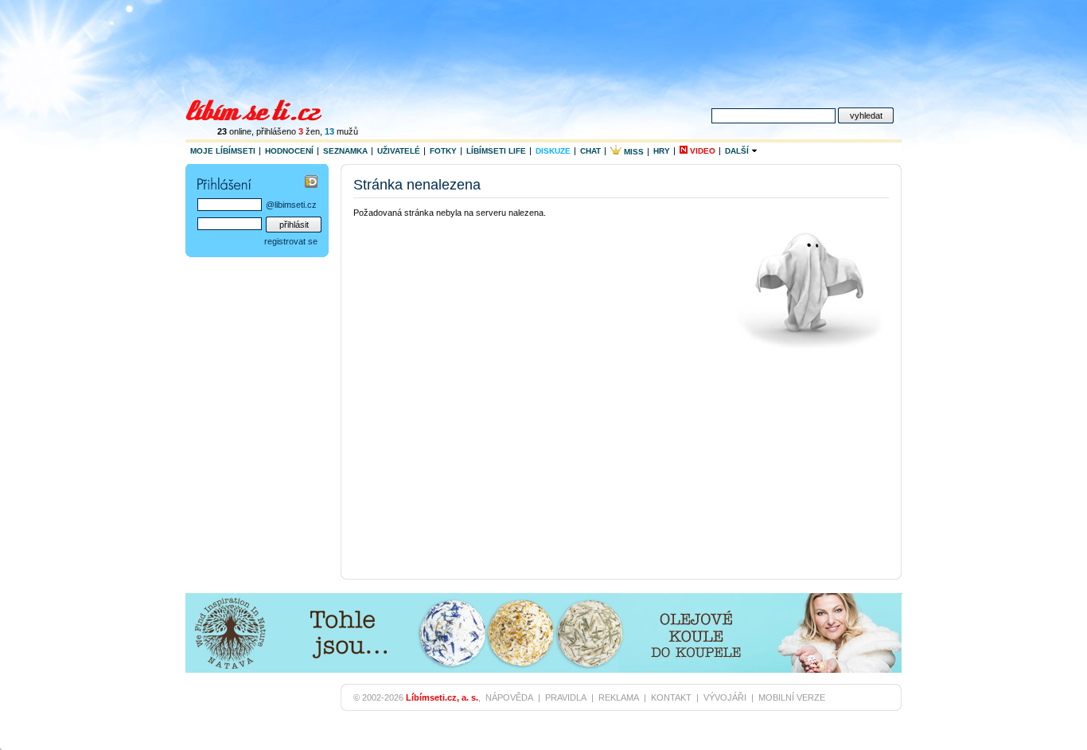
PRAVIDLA (565, 697)
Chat (590, 150)
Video (701, 150)
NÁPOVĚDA (509, 697)
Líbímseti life (496, 150)
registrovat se (291, 241)
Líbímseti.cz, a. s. (442, 697)
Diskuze (553, 150)
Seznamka (345, 150)
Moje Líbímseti (222, 150)
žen (309, 131)
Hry (661, 150)
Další (738, 150)
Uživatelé (398, 150)
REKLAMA (618, 697)
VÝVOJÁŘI (724, 697)
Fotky (443, 150)
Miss (632, 151)
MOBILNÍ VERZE (791, 697)
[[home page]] (263, 108)
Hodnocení (289, 150)
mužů (341, 131)
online (234, 131)
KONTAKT (671, 697)
